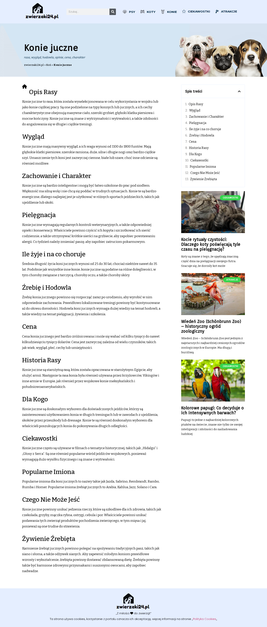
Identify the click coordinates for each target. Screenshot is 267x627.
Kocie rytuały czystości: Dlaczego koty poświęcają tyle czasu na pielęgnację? (210, 244)
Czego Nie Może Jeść (205, 173)
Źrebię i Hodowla (201, 135)
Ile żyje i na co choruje (205, 129)
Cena (192, 141)
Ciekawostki (199, 160)
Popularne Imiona (203, 166)
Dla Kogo (195, 154)
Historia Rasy (199, 148)
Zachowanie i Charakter (206, 116)
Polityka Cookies (204, 619)
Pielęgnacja (197, 123)
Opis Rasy (196, 104)
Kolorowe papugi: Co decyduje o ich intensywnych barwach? (212, 410)
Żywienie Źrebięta (203, 179)
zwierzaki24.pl (34, 65)
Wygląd (194, 110)
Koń (48, 65)
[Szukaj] (112, 12)
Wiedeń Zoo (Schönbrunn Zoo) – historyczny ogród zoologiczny (211, 326)
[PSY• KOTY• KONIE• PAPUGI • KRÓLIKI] (42, 11)
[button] (239, 91)
